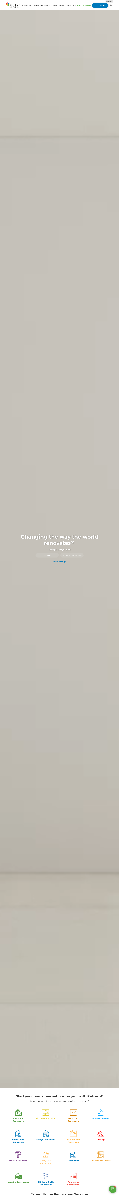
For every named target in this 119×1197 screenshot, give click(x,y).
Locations (62, 5)
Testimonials (53, 5)
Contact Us (100, 5)
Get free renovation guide (72, 555)
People (69, 5)
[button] (27, 5)
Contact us (47, 555)
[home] (13, 5)
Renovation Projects (41, 5)
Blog (74, 5)
